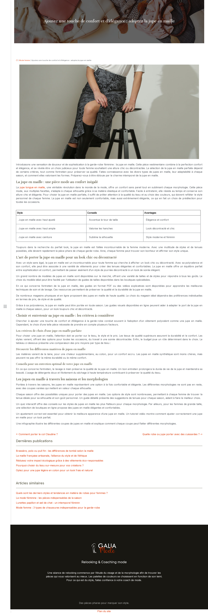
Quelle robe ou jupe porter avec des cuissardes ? (171, 434)
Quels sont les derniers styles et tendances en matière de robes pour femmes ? (62, 493)
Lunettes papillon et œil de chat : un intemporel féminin (48, 502)
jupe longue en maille (32, 187)
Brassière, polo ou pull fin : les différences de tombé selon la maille (54, 450)
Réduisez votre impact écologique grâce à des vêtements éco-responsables (59, 460)
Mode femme (24, 60)
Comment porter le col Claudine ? (38, 434)
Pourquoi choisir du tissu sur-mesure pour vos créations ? (50, 465)
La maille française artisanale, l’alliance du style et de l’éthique (51, 455)
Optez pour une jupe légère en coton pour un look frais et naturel (54, 470)
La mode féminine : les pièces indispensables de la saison (49, 497)
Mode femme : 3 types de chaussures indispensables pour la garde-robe (58, 507)
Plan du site (104, 611)
